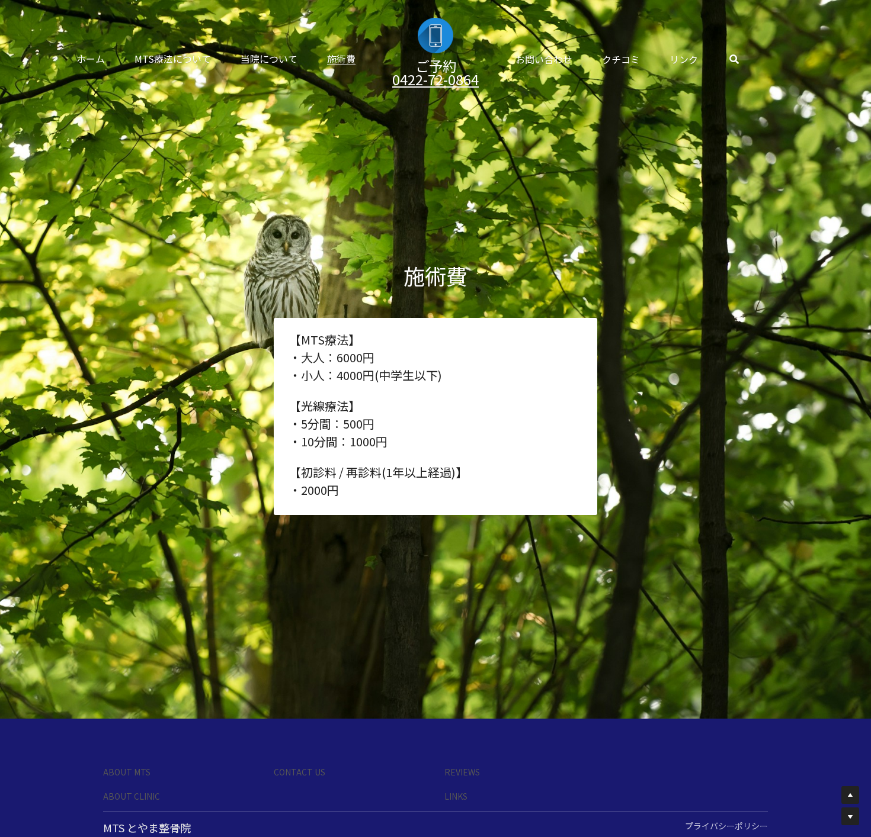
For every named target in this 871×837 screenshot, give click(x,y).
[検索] (792, 59)
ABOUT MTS (126, 707)
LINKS (455, 732)
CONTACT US (299, 707)
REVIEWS (462, 707)
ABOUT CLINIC (131, 732)
